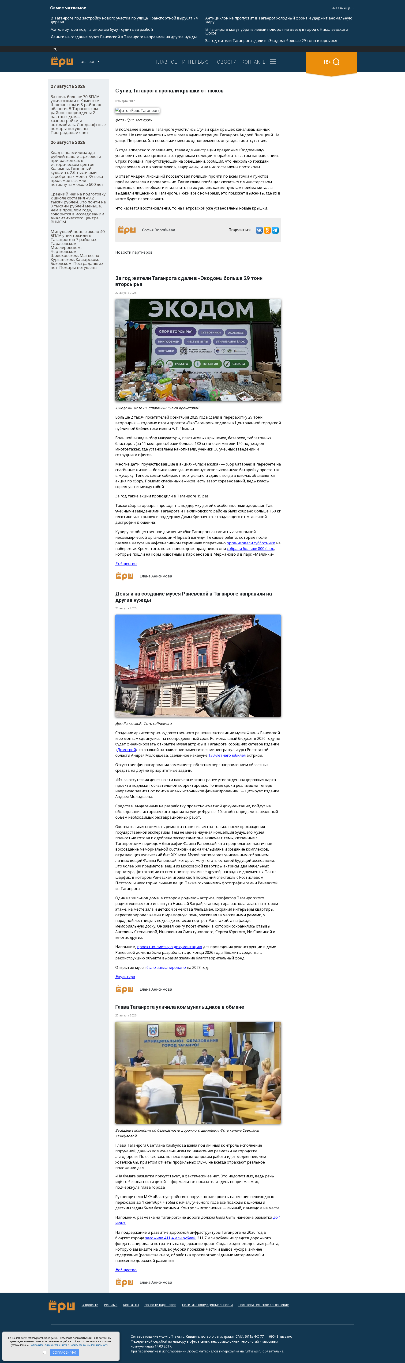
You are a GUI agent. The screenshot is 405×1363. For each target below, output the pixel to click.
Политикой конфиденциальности (89, 1345)
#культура (125, 976)
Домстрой (126, 749)
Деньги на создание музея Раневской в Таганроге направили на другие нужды (124, 36)
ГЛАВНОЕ (166, 61)
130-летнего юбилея (227, 755)
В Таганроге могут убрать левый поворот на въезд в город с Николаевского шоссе (276, 31)
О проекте (90, 1304)
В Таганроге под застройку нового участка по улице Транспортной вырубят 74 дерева (124, 19)
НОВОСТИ (225, 61)
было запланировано (166, 967)
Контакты (131, 1304)
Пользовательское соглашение (263, 1304)
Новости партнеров (160, 1304)
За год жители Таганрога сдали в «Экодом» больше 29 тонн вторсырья (271, 40)
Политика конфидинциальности (207, 1304)
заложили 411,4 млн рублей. (170, 1238)
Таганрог (87, 61)
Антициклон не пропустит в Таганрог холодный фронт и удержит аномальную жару (278, 19)
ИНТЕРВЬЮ (195, 61)
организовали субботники (251, 543)
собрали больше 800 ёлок (250, 548)
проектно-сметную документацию (169, 946)
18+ (327, 62)
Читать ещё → (343, 8)
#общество (126, 563)
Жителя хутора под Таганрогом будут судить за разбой (102, 29)
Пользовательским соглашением (48, 1345)
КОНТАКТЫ (254, 61)
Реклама (110, 1304)
